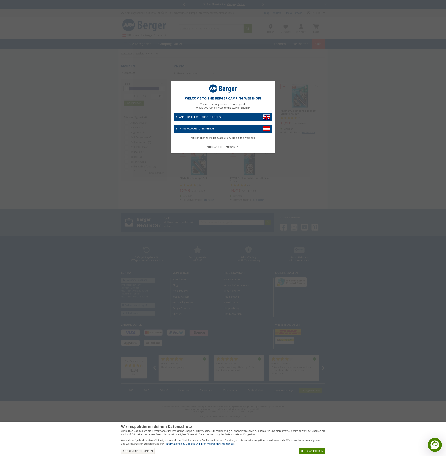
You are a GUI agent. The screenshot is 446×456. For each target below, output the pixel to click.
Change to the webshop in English (199, 117)
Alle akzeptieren (312, 451)
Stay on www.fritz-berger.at (195, 128)
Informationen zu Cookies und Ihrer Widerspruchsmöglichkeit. (200, 443)
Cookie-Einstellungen (138, 451)
